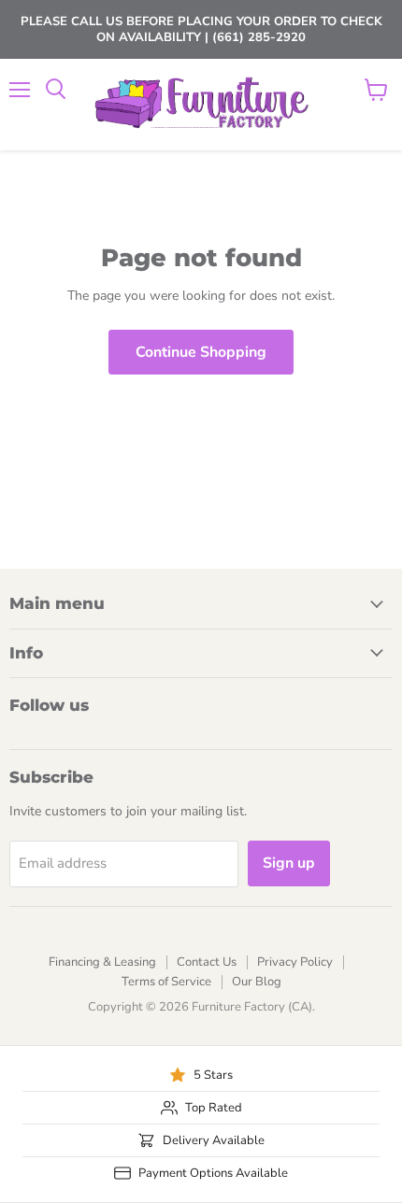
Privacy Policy (295, 962)
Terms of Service (166, 981)
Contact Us (207, 962)
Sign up (289, 863)
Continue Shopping (201, 352)
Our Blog (256, 981)
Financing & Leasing (102, 962)
